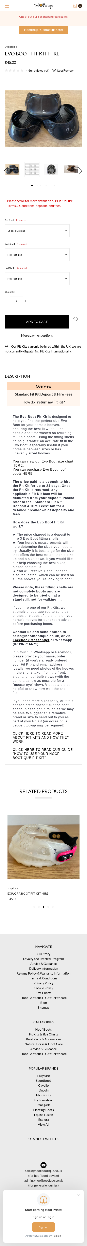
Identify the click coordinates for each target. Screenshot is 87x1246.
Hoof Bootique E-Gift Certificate (43, 998)
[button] (43, 1147)
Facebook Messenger (31, 640)
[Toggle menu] (5, 5)
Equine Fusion (43, 1114)
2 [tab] (36, 185)
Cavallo (43, 1085)
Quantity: (10, 291)
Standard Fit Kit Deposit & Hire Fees (43, 394)
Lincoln (44, 1090)
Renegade (43, 1105)
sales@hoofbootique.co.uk (43, 1171)
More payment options (37, 335)
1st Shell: (15, 220)
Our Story (43, 954)
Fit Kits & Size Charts (43, 1034)
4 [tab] (46, 185)
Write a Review (62, 70)
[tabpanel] (14, 169)
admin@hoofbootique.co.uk (43, 1180)
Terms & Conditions (43, 978)
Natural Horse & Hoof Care (43, 1044)
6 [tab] (55, 185)
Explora (43, 1119)
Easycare (43, 1075)
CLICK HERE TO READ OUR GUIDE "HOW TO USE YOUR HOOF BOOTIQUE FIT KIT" (43, 754)
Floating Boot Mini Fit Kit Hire (32, 893)
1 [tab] (32, 185)
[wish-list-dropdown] (75, 319)
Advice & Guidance (43, 963)
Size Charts (43, 993)
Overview (43, 386)
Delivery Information (43, 968)
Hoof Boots (43, 1029)
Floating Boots (43, 1110)
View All (43, 1124)
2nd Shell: (16, 243)
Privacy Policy (43, 983)
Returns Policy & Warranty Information (43, 973)
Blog (43, 1002)
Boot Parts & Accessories (43, 1039)
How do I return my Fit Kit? (43, 402)
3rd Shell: (16, 267)
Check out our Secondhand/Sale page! (43, 16)
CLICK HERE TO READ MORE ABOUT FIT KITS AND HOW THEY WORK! (41, 737)
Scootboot (43, 1080)
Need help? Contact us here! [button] (43, 29)
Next (80, 170)
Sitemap (43, 1007)
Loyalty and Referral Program (43, 959)
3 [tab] (41, 185)
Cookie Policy (43, 988)
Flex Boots (43, 1095)
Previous (6, 170)
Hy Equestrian (43, 1100)
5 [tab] (50, 185)
